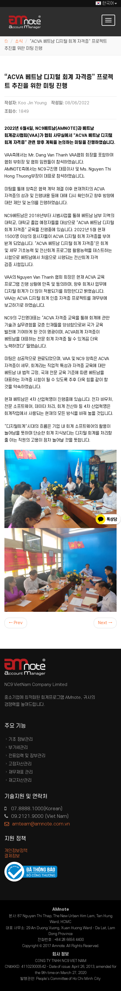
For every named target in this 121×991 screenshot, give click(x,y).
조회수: (10, 111)
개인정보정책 (15, 850)
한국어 (108, 3)
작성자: (10, 103)
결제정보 (12, 856)
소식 (19, 41)
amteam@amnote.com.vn (41, 824)
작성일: (57, 103)
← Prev (16, 622)
